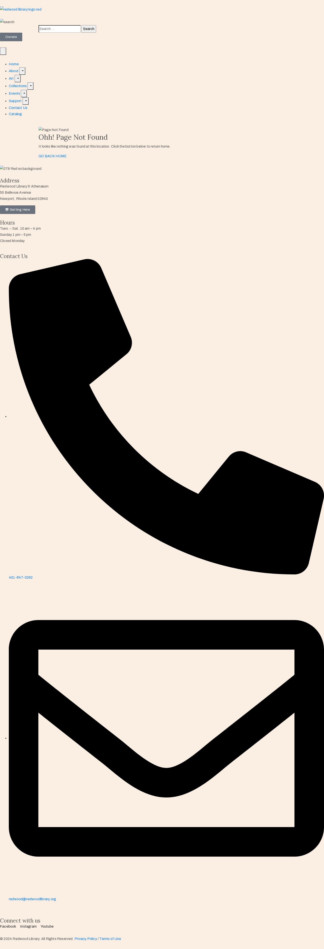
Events (15, 93)
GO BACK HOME (53, 156)
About (14, 71)
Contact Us (18, 108)
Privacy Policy (86, 939)
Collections (18, 86)
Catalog (15, 114)
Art (12, 78)
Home (14, 64)
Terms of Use (110, 939)
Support (15, 101)
